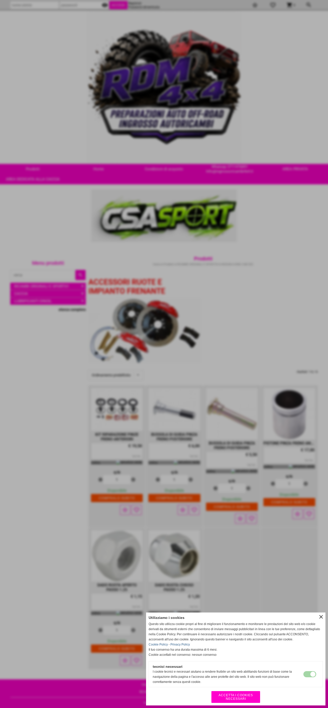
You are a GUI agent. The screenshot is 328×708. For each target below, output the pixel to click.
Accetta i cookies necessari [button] (236, 697)
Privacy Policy (180, 644)
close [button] (321, 617)
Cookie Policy (158, 644)
